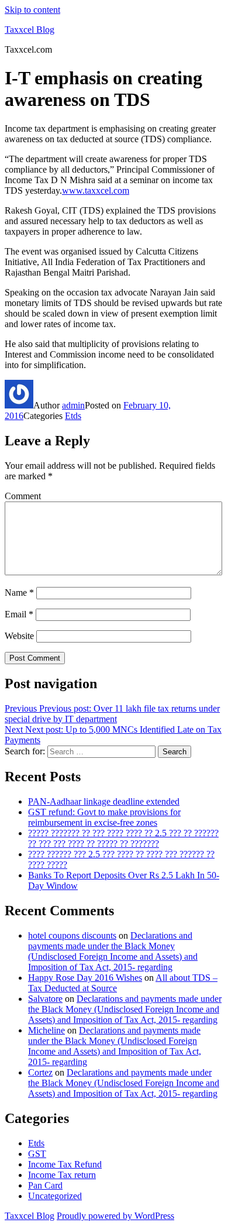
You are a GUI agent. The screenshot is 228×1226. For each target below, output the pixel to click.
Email (19, 614)
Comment (23, 496)
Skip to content (32, 10)
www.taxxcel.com (95, 190)
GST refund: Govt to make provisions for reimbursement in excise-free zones (104, 817)
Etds (73, 416)
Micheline (46, 1030)
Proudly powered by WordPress (115, 1216)
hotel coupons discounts (72, 935)
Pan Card (45, 1185)
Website (19, 636)
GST (37, 1154)
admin (73, 405)
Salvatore (45, 999)
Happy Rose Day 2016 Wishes (85, 978)
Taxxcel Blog (29, 30)
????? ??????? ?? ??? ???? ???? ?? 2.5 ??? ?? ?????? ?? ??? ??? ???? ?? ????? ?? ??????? (123, 838)
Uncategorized (55, 1196)
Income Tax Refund (65, 1164)
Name (19, 592)
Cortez (40, 1072)
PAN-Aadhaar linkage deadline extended (103, 801)
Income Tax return (62, 1175)
